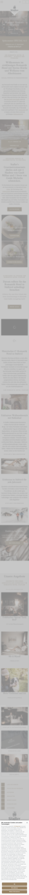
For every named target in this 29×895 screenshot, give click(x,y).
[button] (27, 822)
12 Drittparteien (17, 826)
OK (14, 884)
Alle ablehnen (14, 888)
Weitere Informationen (14, 891)
